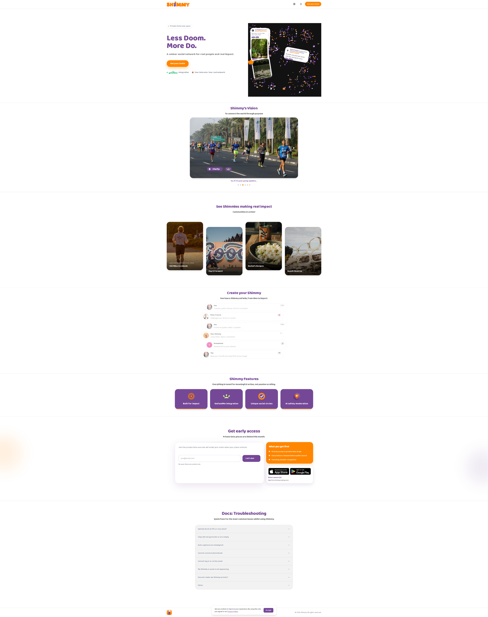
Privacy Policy (232, 611)
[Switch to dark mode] (300, 4)
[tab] (238, 185)
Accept (268, 610)
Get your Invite (313, 4)
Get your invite (177, 63)
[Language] (294, 4)
